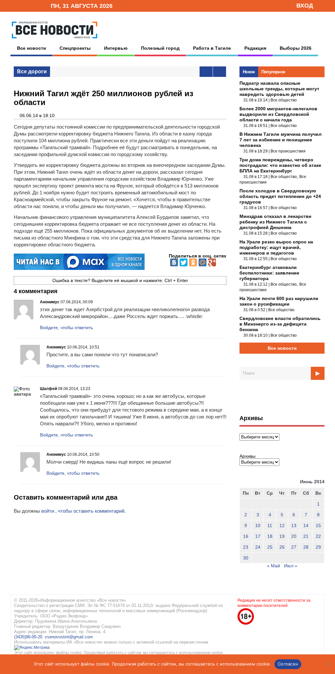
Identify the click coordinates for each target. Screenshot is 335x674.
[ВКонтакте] (174, 262)
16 (245, 536)
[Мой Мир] (202, 262)
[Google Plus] (212, 262)
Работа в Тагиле (212, 48)
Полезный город (160, 48)
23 (245, 547)
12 (282, 525)
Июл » (290, 565)
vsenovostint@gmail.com (69, 636)
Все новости (31, 48)
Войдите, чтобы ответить (66, 327)
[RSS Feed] (24, 5)
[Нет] (327, 664)
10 (257, 525)
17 (257, 536)
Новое (249, 71)
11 (269, 525)
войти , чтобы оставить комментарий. (83, 511)
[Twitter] (183, 262)
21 (306, 536)
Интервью (116, 48)
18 (270, 536)
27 (293, 547)
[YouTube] (34, 5)
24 (257, 547)
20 (293, 536)
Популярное (273, 71)
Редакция (255, 48)
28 (306, 547)
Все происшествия (288, 151)
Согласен (288, 663)
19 (282, 536)
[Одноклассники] (193, 262)
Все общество (284, 100)
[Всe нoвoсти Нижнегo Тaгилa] (54, 40)
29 (318, 547)
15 (318, 525)
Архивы (247, 456)
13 (293, 525)
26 (282, 547)
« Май (273, 565)
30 (245, 557)
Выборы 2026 (295, 48)
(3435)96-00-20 (28, 636)
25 (270, 547)
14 (306, 525)
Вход (304, 5)
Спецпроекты (75, 48)
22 (318, 536)
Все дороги (32, 71)
